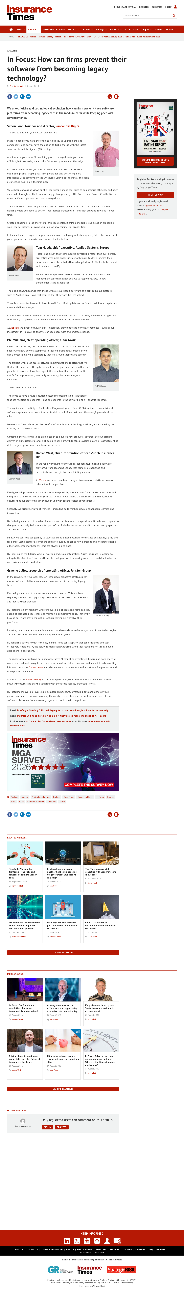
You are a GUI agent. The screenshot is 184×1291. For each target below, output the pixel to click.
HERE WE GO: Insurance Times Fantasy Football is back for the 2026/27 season (54, 36)
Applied (14, 327)
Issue (13, 801)
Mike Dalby (55, 1019)
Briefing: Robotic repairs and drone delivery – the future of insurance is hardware (24, 1059)
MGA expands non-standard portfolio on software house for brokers (62, 925)
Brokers (56, 797)
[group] (168, 29)
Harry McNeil (17, 886)
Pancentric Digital (67, 126)
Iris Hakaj (92, 1019)
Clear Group (69, 797)
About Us (20, 1249)
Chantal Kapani (16, 86)
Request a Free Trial (125, 7)
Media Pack (101, 1249)
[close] (118, 90)
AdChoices (115, 1249)
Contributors (84, 1249)
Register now (155, 195)
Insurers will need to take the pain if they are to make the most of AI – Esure (61, 715)
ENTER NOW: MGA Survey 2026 (108, 36)
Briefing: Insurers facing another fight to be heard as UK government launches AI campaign (62, 873)
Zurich (42, 480)
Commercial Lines (85, 797)
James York (16, 1070)
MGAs (21, 801)
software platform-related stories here (48, 721)
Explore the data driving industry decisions (155, 161)
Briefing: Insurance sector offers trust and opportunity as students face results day (62, 1008)
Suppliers (52, 801)
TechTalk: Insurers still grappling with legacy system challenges (100, 871)
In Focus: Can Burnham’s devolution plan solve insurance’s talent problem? (23, 1008)
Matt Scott (54, 1070)
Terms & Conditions (52, 1249)
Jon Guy (53, 886)
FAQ (151, 1249)
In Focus (100, 797)
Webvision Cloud (98, 1286)
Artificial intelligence (41, 797)
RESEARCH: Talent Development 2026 (142, 36)
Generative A (36, 667)
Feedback (161, 1249)
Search (174, 15)
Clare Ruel (92, 883)
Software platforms (35, 801)
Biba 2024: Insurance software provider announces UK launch (100, 925)
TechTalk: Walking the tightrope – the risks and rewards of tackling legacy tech (23, 873)
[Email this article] (28, 96)
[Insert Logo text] (29, 19)
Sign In (168, 7)
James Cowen (56, 936)
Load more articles (63, 952)
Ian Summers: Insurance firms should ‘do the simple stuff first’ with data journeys (24, 925)
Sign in (82, 90)
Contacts (33, 1249)
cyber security (33, 679)
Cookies (128, 1249)
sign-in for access (154, 205)
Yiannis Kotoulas (19, 936)
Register (144, 7)
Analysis (12, 50)
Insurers (110, 797)
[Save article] (116, 96)
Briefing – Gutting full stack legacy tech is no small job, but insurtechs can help (63, 710)
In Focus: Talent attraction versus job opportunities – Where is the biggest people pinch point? (100, 1060)
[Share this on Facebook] (9, 96)
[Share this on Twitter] (16, 96)
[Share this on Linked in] (22, 96)
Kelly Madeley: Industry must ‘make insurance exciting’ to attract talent (100, 1008)
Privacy (70, 1249)
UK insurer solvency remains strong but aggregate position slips (63, 1059)
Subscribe (157, 7)
